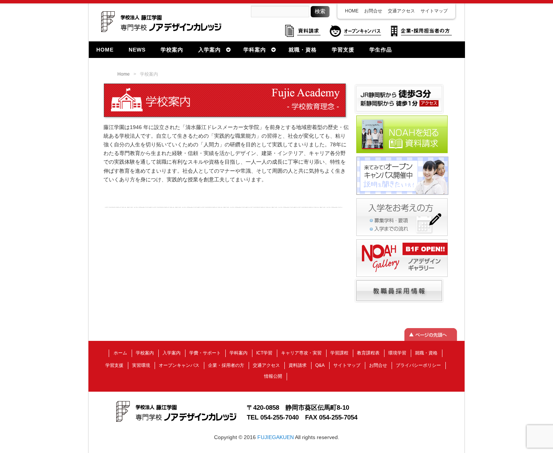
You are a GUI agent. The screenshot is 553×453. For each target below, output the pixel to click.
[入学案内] (402, 235)
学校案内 (145, 353)
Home (123, 74)
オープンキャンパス (179, 365)
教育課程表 (368, 353)
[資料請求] (402, 152)
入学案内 (172, 353)
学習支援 (114, 365)
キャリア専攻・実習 (301, 353)
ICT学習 (264, 353)
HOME (352, 11)
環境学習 (397, 353)
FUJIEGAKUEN (275, 437)
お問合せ (373, 11)
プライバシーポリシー (418, 365)
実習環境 (141, 365)
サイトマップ (434, 11)
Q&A (320, 365)
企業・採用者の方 (226, 365)
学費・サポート (205, 353)
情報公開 (273, 376)
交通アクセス (401, 11)
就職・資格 (426, 353)
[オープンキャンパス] (402, 194)
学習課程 (339, 353)
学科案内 (238, 353)
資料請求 (298, 365)
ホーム (120, 353)
